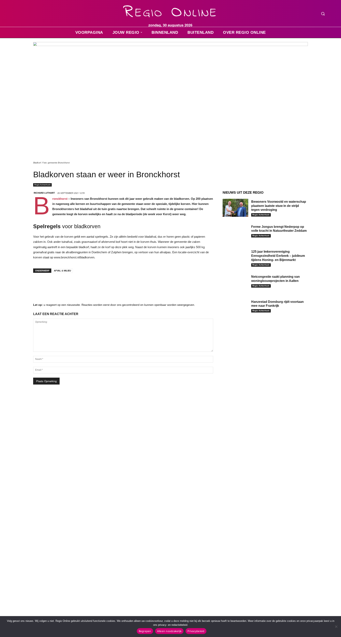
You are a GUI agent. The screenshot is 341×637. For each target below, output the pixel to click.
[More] (98, 284)
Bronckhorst (60, 198)
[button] (323, 13)
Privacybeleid (195, 631)
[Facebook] (39, 284)
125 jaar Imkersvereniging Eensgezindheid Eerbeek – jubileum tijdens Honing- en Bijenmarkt (278, 256)
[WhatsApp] (86, 284)
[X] (75, 284)
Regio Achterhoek (42, 185)
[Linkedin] (51, 284)
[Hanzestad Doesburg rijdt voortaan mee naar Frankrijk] (235, 308)
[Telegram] (63, 284)
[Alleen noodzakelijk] (336, 627)
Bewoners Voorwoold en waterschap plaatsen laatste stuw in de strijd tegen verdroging (278, 206)
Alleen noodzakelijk (169, 631)
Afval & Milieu (62, 270)
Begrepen (145, 631)
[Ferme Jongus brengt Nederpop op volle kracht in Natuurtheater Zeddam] (235, 233)
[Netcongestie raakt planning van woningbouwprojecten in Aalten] (235, 283)
